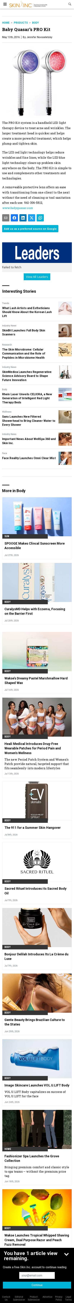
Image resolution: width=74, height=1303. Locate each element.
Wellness (6, 412)
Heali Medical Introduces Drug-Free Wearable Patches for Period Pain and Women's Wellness (32, 748)
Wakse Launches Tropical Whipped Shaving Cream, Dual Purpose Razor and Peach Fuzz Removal (36, 1239)
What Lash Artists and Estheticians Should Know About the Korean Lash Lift (27, 312)
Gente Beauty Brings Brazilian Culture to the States (34, 1022)
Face (4, 453)
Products (21, 22)
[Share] (14, 217)
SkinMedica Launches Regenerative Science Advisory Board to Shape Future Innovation (27, 376)
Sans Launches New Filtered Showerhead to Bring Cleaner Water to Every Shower (29, 420)
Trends (5, 303)
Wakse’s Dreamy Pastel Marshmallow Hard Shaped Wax (36, 680)
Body (35, 22)
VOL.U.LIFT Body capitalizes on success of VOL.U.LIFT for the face (35, 1094)
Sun (6, 536)
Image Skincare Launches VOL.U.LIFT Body (36, 1085)
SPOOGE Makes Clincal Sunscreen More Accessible (34, 546)
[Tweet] (31, 217)
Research (7, 345)
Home (6, 22)
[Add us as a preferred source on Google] (40, 217)
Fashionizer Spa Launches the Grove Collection (31, 1158)
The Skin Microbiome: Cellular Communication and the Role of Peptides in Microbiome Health (23, 353)
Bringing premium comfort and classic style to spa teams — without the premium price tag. (36, 1171)
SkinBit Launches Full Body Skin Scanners (23, 332)
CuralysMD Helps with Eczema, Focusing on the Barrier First (34, 611)
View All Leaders (37, 277)
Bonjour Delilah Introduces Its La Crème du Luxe (36, 956)
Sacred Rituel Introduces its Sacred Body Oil (35, 891)
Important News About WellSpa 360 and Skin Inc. (29, 441)
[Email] (5, 217)
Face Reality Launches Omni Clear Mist (29, 458)
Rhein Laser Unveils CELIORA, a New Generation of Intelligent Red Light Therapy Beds (27, 398)
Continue (37, 1285)
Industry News (9, 325)
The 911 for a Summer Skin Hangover (32, 827)
